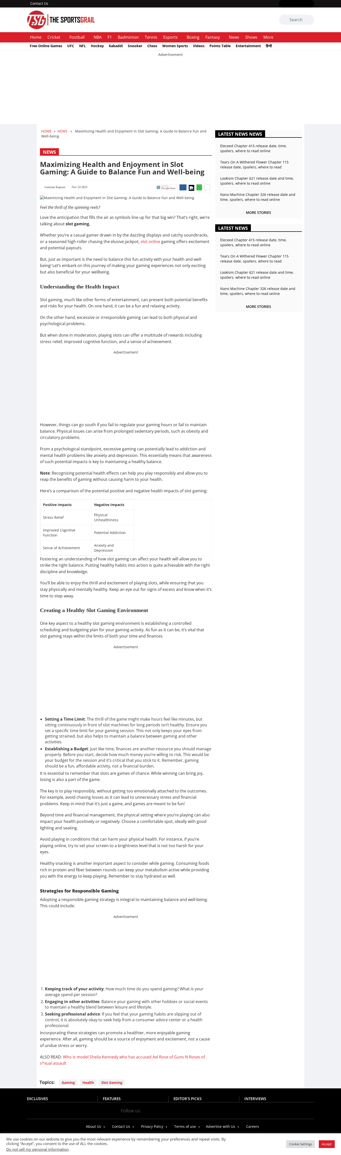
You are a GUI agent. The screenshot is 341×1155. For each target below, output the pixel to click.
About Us (93, 1126)
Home (35, 37)
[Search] (309, 20)
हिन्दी (269, 45)
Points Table (220, 45)
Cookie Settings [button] (300, 1144)
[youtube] (304, 4)
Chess (152, 45)
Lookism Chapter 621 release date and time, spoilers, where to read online (257, 181)
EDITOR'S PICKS (187, 1098)
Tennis (151, 37)
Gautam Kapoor (54, 187)
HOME (46, 131)
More (268, 37)
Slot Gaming (111, 1082)
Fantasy (212, 37)
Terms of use (184, 1126)
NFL (82, 45)
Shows (251, 37)
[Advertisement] (150, 92)
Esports (170, 37)
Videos (198, 45)
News (234, 37)
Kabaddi (116, 45)
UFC (70, 45)
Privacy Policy (151, 1126)
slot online (150, 241)
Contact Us (39, 3)
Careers (252, 1126)
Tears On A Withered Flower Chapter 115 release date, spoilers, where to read (254, 164)
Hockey (97, 45)
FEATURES (112, 1098)
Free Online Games (46, 45)
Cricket (53, 37)
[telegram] (214, 1110)
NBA (98, 37)
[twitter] (289, 4)
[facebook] (282, 4)
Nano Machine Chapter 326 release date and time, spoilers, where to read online (257, 197)
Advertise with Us (220, 1126)
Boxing (193, 37)
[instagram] (296, 4)
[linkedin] (311, 4)
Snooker (135, 45)
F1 (110, 37)
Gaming (68, 1082)
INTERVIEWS (255, 1098)
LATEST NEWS (233, 228)
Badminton (128, 37)
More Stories (258, 212)
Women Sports (175, 45)
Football (77, 37)
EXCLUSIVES (37, 1098)
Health (88, 1082)
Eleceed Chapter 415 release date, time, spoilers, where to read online (253, 148)
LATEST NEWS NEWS (240, 134)
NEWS (62, 131)
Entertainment (248, 45)
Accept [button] (327, 1144)
